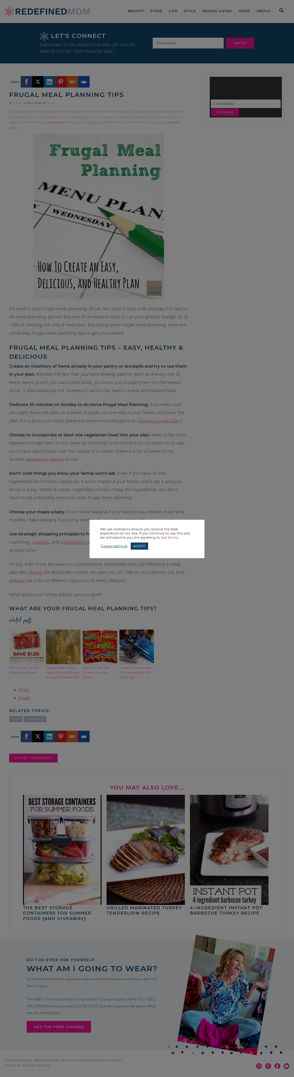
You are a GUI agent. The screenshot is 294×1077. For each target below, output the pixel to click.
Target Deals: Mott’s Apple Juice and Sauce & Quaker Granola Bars (63, 672)
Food (51, 103)
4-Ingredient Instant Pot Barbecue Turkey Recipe (226, 910)
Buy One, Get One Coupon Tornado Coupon (96, 672)
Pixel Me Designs (36, 1065)
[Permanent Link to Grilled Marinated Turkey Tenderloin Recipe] (146, 902)
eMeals (35, 572)
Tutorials (35, 719)
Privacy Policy (109, 1060)
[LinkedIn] (49, 82)
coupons (40, 542)
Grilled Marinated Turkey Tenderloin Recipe (144, 910)
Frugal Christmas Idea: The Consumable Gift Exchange (136, 672)
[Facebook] (26, 82)
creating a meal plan (158, 420)
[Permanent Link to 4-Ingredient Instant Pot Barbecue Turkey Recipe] (229, 902)
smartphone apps (78, 542)
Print (23, 689)
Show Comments (33, 758)
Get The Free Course (59, 1027)
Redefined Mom (47, 11)
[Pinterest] (61, 82)
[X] (38, 82)
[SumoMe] (84, 82)
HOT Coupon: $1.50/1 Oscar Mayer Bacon (24, 670)
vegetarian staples (45, 459)
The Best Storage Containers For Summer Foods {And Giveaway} (57, 913)
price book (163, 534)
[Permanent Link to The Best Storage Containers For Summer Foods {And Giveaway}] (62, 902)
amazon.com (57, 122)
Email (24, 697)
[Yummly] (72, 82)
